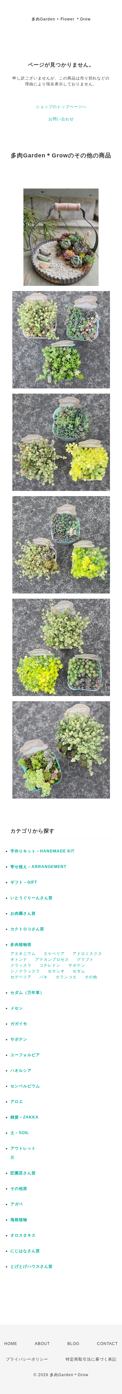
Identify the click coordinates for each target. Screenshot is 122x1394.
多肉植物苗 (21, 944)
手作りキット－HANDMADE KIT (42, 851)
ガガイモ (18, 1023)
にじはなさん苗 (25, 1251)
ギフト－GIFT (23, 882)
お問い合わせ (61, 119)
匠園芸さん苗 (23, 1173)
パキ (43, 977)
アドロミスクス (87, 953)
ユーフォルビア (25, 1055)
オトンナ (18, 959)
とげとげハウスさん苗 (31, 1266)
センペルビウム (25, 1086)
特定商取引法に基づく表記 (91, 1359)
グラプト (85, 959)
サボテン (76, 965)
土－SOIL (19, 1133)
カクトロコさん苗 (27, 929)
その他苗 (18, 1188)
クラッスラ (21, 965)
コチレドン (50, 965)
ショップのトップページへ (61, 106)
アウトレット (23, 1148)
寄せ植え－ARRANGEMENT (38, 866)
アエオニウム (23, 953)
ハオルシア (21, 1070)
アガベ (16, 1204)
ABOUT (42, 1343)
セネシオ (56, 971)
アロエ (16, 1101)
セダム (79, 971)
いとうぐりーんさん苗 (31, 898)
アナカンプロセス (52, 959)
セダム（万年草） (27, 992)
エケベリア (54, 953)
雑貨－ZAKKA (24, 1117)
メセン (16, 1008)
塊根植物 (18, 1219)
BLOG (73, 1343)
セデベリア (21, 977)
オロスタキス (23, 1235)
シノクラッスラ (25, 971)
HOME (10, 1343)
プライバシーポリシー (27, 1359)
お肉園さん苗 (23, 913)
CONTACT (107, 1343)
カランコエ (66, 977)
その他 (91, 977)
